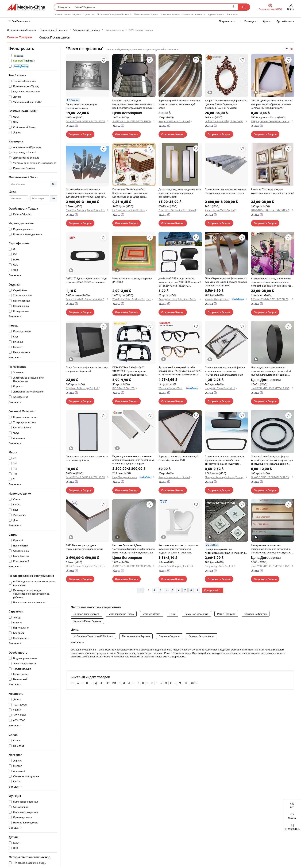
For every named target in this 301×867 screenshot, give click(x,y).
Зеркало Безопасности (193, 14)
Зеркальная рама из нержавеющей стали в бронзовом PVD (178, 458)
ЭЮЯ (194, 683)
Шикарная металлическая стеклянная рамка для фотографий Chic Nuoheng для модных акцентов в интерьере (272, 549)
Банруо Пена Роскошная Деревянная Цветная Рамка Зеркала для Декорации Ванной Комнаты (226, 104)
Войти (290, 9)
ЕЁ (101, 683)
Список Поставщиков (54, 37)
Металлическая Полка (121, 613)
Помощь (249, 21)
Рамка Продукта (226, 613)
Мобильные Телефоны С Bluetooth (114, 14)
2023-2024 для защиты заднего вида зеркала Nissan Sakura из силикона (86, 280)
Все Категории (20, 21)
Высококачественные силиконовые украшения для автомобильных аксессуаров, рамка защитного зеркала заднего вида (225, 460)
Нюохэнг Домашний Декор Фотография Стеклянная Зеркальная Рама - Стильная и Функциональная (133, 549)
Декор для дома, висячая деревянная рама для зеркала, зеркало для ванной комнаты (180, 193)
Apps (265, 21)
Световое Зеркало (170, 14)
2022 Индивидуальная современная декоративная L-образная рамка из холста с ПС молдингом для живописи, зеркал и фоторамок (271, 104)
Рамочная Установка (196, 613)
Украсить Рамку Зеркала (87, 621)
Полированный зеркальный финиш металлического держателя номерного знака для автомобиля (225, 371)
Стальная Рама (151, 613)
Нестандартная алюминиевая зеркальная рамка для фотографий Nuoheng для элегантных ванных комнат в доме (271, 371)
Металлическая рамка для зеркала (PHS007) (132, 280)
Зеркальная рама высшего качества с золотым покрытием (87, 458)
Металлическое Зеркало (146, 14)
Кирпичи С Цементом (83, 14)
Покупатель (225, 21)
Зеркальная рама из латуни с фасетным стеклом (82, 106)
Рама (172, 613)
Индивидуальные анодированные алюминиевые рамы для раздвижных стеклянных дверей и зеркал (133, 459)
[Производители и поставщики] (26, 7)
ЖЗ (107, 683)
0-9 (72, 683)
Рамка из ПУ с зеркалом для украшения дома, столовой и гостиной (272, 191)
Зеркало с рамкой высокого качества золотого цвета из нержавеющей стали (179, 104)
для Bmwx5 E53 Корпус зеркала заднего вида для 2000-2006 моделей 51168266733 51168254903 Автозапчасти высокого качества (180, 282)
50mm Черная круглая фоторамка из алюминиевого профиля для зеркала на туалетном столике (226, 281)
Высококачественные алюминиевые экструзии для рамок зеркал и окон (225, 191)
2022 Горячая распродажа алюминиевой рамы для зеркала (84, 547)
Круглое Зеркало (216, 14)
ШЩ (186, 683)
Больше (76, 642)
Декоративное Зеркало (86, 613)
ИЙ (114, 683)
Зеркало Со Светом (256, 613)
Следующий (211, 590)
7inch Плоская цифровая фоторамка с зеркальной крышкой (87, 369)
